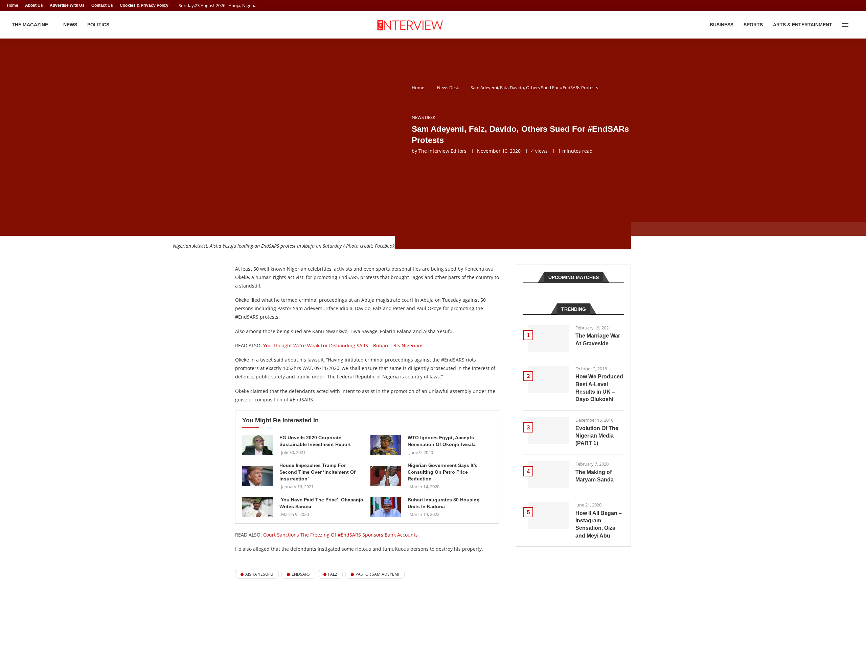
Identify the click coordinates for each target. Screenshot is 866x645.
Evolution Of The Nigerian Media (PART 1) (596, 435)
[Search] (855, 25)
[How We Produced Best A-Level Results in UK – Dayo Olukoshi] (548, 379)
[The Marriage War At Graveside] (548, 338)
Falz (332, 574)
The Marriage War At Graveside (597, 339)
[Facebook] (844, 5)
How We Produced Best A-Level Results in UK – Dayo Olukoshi (599, 388)
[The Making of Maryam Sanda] (548, 474)
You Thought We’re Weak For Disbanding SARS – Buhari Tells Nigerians (343, 345)
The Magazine (30, 24)
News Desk (448, 87)
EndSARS (301, 574)
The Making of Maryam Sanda (594, 475)
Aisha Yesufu (259, 574)
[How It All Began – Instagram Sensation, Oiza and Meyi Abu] (548, 515)
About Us (34, 5)
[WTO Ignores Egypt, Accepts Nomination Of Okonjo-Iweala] (385, 445)
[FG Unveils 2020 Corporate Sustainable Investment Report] (257, 445)
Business (721, 24)
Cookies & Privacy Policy (144, 5)
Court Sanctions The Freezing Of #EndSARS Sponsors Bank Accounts (340, 534)
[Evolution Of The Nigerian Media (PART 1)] (548, 430)
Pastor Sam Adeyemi (377, 574)
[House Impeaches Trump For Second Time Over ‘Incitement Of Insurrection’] (257, 476)
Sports (753, 24)
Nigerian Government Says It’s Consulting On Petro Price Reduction (442, 472)
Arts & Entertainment (802, 24)
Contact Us (102, 5)
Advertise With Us (67, 5)
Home (12, 5)
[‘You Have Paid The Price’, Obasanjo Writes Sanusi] (257, 507)
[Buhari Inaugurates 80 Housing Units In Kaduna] (385, 507)
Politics (98, 24)
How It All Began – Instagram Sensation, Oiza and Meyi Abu (598, 524)
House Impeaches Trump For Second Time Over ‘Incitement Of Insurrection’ (317, 472)
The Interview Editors (442, 151)
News (70, 24)
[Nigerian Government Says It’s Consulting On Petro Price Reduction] (385, 476)
